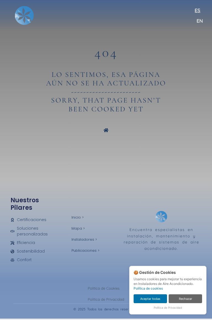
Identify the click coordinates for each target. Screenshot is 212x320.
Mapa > (78, 228)
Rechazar (185, 299)
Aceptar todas (150, 299)
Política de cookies (148, 288)
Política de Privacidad (106, 299)
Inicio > (77, 217)
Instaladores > (84, 239)
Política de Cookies (104, 288)
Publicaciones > (85, 250)
